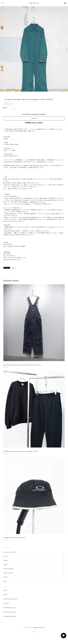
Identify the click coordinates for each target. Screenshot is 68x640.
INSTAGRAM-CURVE (9, 612)
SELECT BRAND (8, 573)
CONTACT (6, 603)
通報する (14, 267)
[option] (34, 49)
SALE (5, 581)
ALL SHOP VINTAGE (9, 552)
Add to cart (34, 118)
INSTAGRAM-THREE (9, 616)
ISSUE (5, 556)
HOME (5, 590)
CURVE (5, 560)
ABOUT (5, 594)
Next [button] (66, 49)
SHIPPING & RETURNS (10, 599)
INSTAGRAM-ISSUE (9, 607)
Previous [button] (2, 49)
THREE (5, 564)
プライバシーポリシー (28, 627)
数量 (4, 107)
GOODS (5, 577)
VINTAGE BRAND (8, 568)
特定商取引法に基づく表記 (38, 627)
